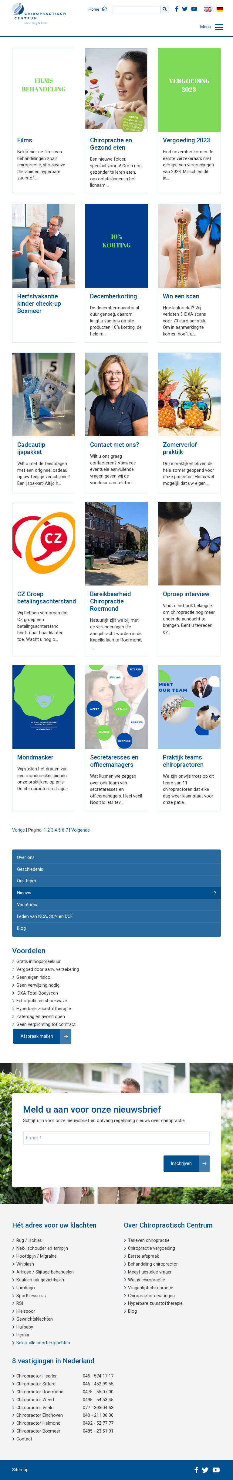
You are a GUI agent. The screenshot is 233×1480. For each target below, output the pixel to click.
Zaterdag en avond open (40, 1016)
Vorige (18, 830)
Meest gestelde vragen (150, 1272)
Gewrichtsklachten (34, 1319)
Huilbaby (24, 1327)
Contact (24, 1439)
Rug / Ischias (29, 1240)
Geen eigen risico (33, 977)
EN (207, 9)
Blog (21, 928)
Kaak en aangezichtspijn (40, 1280)
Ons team (26, 881)
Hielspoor (25, 1311)
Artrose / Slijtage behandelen (45, 1272)
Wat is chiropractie (146, 1280)
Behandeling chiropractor (153, 1264)
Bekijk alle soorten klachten (43, 1343)
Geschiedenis (30, 869)
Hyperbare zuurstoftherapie (43, 1008)
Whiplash (25, 1264)
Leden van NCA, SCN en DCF (45, 916)
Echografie (27, 1000)
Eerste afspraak (143, 1256)
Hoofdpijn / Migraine (36, 1256)
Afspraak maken (37, 1036)
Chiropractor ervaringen (151, 1295)
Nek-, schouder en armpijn (42, 1248)
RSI (19, 1303)
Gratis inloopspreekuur (38, 961)
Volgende (80, 830)
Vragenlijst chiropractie (150, 1288)
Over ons (26, 857)
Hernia (22, 1335)
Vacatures (27, 904)
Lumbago (25, 1288)
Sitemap (20, 1469)
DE (220, 9)
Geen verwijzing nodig (37, 985)
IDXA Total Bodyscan (37, 993)
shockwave (56, 1000)
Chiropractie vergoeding (151, 1248)
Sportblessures (31, 1295)
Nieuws (24, 892)
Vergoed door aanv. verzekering (47, 969)
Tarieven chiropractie (149, 1240)
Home (94, 9)
